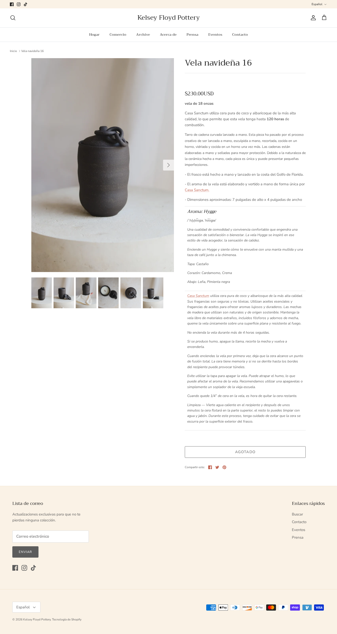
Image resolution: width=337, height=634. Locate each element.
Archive (143, 34)
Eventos (215, 34)
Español (317, 4)
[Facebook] (12, 4)
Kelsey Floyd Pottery (37, 619)
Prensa (192, 34)
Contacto (240, 34)
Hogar (94, 34)
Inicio (13, 51)
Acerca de (168, 34)
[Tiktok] (25, 4)
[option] (102, 165)
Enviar (25, 552)
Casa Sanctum (198, 295)
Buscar (297, 514)
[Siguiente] (168, 165)
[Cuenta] (312, 18)
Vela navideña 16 (32, 51)
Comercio (118, 34)
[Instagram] (18, 4)
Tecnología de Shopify (66, 619)
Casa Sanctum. (197, 190)
